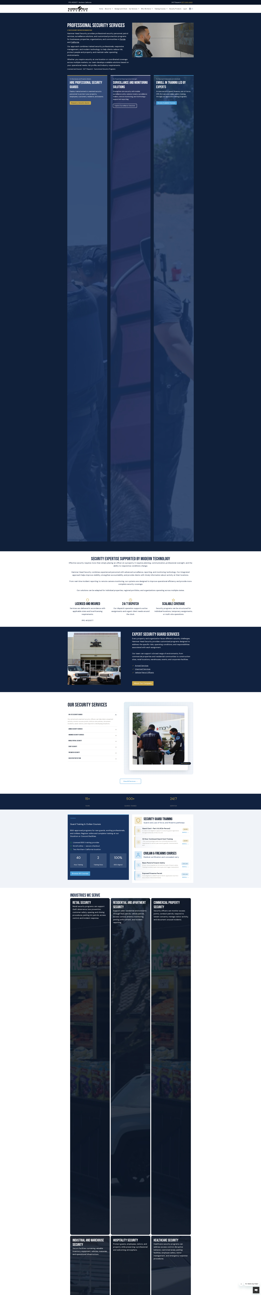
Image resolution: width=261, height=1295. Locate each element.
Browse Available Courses (166, 103)
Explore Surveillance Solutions (125, 106)
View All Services (130, 781)
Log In (185, 9)
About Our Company (143, 683)
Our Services (133, 9)
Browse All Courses (80, 873)
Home (101, 9)
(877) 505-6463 (186, 2)
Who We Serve (146, 9)
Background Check (121, 9)
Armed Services (141, 665)
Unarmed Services (142, 669)
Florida (122, 39)
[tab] (92, 715)
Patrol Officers (148, 672)
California (75, 42)
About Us (108, 9)
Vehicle (138, 672)
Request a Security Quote (80, 103)
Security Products (175, 9)
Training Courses (160, 9)
